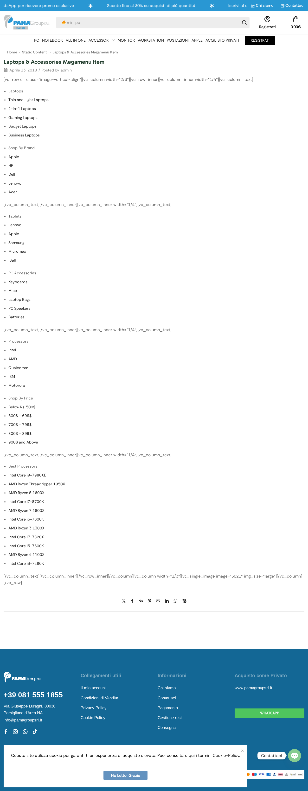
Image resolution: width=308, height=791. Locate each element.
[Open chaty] (294, 755)
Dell (11, 174)
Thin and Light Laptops (28, 99)
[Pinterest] (149, 601)
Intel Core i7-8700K (26, 501)
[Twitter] (125, 601)
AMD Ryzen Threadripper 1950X (36, 484)
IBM (11, 376)
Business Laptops (24, 135)
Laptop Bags (19, 299)
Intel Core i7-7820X (26, 537)
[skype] (183, 601)
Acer (12, 191)
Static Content (34, 52)
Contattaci (294, 5)
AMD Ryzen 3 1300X (26, 528)
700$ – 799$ (20, 424)
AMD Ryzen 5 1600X (26, 492)
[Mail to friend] (158, 601)
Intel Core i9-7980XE (27, 475)
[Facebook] (132, 601)
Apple (13, 156)
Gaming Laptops (23, 117)
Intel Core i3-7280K (26, 563)
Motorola (16, 385)
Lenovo (14, 183)
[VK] (141, 601)
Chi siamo (264, 5)
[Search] (244, 22)
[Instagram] (15, 731)
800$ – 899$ (20, 433)
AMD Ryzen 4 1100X (26, 554)
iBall (12, 260)
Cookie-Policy (226, 755)
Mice (12, 290)
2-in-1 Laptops (22, 108)
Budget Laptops (22, 126)
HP (10, 165)
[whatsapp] (175, 601)
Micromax (17, 251)
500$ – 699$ (20, 415)
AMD (12, 358)
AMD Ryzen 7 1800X (26, 510)
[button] (295, 23)
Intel (12, 350)
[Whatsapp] (25, 731)
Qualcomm (18, 367)
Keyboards (17, 281)
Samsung (16, 242)
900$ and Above (23, 442)
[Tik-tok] (34, 731)
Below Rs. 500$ (21, 407)
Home (12, 52)
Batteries (16, 317)
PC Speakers (19, 308)
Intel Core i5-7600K (26, 519)
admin (66, 70)
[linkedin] (166, 601)
